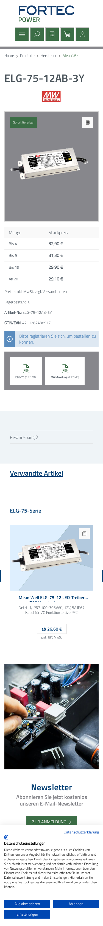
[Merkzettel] (51, 34)
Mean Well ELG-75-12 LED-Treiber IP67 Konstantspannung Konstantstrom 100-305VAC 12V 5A (51, 598)
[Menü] (21, 34)
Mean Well (71, 55)
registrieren (39, 336)
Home (9, 55)
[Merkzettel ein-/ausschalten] (87, 122)
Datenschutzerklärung (81, 832)
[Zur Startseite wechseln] (52, 13)
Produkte (27, 55)
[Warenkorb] (66, 34)
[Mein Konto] (81, 34)
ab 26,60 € (51, 629)
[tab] (51, 437)
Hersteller (49, 55)
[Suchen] (36, 34)
